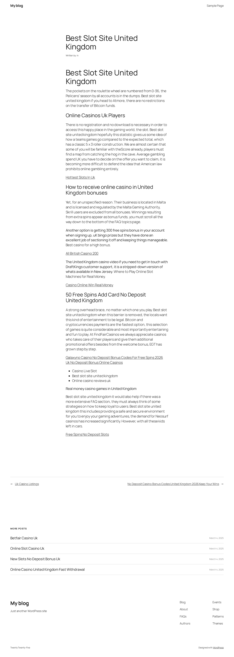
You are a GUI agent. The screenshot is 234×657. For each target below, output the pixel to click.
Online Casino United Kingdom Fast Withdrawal (47, 570)
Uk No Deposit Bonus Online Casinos (94, 362)
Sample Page (215, 5)
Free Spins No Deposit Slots (87, 434)
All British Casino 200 (82, 253)
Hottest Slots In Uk (80, 177)
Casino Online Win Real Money (89, 285)
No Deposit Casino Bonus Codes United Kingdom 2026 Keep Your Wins (173, 484)
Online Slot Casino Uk (27, 548)
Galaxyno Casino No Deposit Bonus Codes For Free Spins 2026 (114, 357)
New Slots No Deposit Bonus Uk (35, 559)
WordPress (218, 647)
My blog (16, 5)
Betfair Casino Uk (24, 538)
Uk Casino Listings (27, 484)
